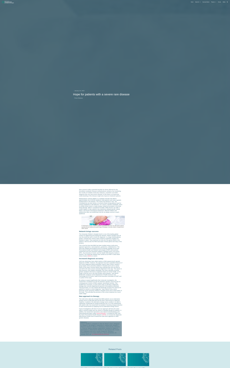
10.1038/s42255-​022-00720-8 (100, 334)
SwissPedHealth (101, 313)
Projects (213, 2)
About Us (197, 2)
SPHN (104, 314)
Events (219, 2)
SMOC (89, 256)
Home (192, 2)
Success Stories (206, 2)
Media (224, 2)
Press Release (78, 98)
